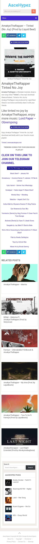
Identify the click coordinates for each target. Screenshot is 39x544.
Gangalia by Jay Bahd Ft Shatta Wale (19, 225)
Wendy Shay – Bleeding (19, 195)
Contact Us (21, 541)
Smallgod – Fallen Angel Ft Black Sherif (19, 190)
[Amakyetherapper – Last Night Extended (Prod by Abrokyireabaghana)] (19, 436)
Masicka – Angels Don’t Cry (19, 199)
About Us (10, 539)
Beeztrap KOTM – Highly (22, 489)
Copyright (19, 539)
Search (6, 464)
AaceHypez (19, 5)
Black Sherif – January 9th (19, 173)
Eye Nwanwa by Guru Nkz (19, 209)
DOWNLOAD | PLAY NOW (20, 42)
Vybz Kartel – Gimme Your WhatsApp (19, 185)
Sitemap (30, 541)
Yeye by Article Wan (19, 242)
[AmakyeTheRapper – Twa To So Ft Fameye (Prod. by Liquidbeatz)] (19, 404)
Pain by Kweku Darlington (19, 237)
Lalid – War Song (19, 498)
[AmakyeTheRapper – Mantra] (19, 273)
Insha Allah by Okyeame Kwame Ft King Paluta (19, 204)
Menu (4, 18)
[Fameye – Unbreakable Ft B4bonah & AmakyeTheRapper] (19, 338)
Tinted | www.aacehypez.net (12, 143)
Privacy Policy (11, 541)
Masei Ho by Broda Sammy (19, 247)
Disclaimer (28, 539)
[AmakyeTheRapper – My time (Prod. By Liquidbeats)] (19, 371)
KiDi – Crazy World (20, 515)
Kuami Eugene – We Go (21, 506)
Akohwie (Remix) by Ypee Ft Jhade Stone (19, 221)
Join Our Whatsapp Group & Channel (19, 168)
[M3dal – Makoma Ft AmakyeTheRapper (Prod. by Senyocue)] (19, 306)
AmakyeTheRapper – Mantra (15, 284)
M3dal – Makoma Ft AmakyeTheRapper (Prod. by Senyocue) (15, 319)
